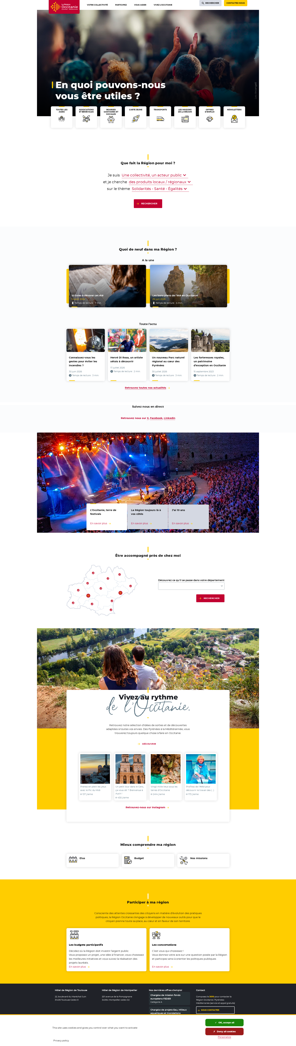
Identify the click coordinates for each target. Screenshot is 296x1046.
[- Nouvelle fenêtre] (95, 769)
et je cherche (115, 182)
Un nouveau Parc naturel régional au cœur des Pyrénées (168, 361)
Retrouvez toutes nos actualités (145, 387)
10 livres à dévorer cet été (87, 295)
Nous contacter (210, 1010)
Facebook (156, 418)
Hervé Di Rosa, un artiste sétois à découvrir (126, 359)
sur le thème (118, 188)
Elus (82, 858)
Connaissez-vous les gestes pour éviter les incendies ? (83, 361)
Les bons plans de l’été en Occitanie (175, 295)
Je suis (114, 175)
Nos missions (199, 858)
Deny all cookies (226, 1031)
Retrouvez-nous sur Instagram (148, 807)
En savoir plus (77, 966)
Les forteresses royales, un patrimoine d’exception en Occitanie (210, 361)
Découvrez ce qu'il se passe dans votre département (191, 580)
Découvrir (149, 744)
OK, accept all (226, 1022)
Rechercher (149, 203)
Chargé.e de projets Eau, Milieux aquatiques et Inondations (168, 1011)
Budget (139, 858)
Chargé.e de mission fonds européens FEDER (165, 997)
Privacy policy (61, 1040)
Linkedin (169, 418)
